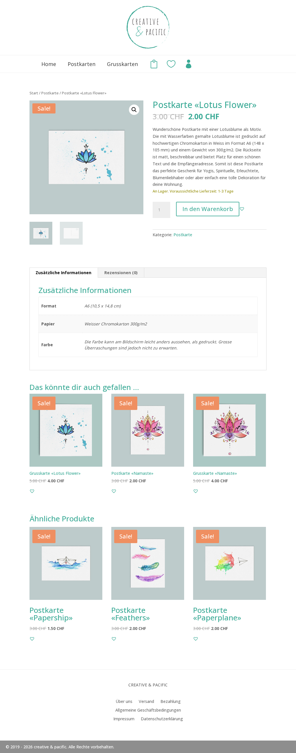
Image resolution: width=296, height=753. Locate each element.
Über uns (124, 701)
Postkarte (50, 93)
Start (33, 93)
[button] (134, 110)
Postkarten (81, 64)
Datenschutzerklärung (162, 719)
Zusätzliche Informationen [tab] (63, 272)
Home (48, 64)
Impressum (123, 719)
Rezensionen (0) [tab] (121, 272)
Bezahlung (170, 701)
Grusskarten (122, 64)
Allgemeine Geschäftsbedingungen (148, 710)
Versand (146, 701)
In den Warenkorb (207, 209)
